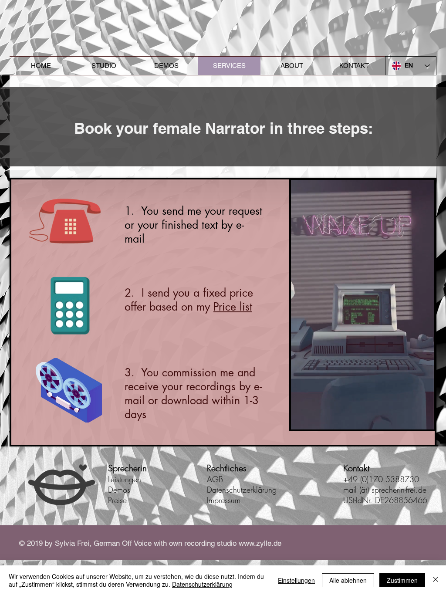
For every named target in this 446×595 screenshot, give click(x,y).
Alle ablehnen (348, 580)
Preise (117, 500)
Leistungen (124, 479)
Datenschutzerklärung (242, 489)
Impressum (223, 500)
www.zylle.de (260, 543)
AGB (215, 479)
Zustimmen (402, 580)
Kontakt (356, 468)
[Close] (435, 580)
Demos (119, 489)
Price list (232, 307)
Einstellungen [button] (296, 580)
